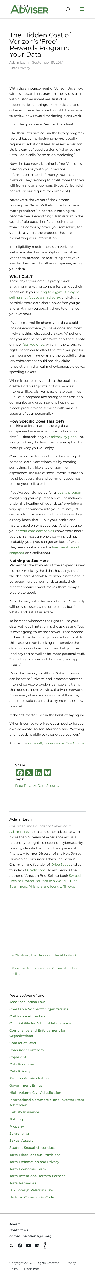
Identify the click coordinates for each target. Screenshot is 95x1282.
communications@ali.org (30, 1236)
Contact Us (18, 1230)
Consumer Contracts (26, 1050)
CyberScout (60, 864)
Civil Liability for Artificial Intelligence (40, 1023)
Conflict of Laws (22, 1043)
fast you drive (33, 344)
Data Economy (21, 1064)
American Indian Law (27, 1002)
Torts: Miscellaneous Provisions (34, 1155)
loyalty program (70, 492)
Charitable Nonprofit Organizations (38, 1009)
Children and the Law (27, 1016)
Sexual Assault (21, 1140)
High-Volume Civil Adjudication (35, 1093)
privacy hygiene (63, 437)
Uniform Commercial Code (31, 1197)
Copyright (17, 1057)
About (14, 1224)
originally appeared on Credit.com (56, 743)
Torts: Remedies (22, 1183)
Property (16, 1126)
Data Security (48, 786)
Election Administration (29, 1078)
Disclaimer (31, 1268)
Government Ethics (25, 1085)
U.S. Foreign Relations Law (31, 1190)
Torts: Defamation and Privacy (34, 1162)
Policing (16, 1119)
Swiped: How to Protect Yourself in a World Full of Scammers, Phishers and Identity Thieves (45, 881)
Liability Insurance (24, 1112)
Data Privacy (19, 68)
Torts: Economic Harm (27, 1169)
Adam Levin (19, 62)
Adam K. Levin (21, 832)
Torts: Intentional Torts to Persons (37, 1176)
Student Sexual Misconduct (32, 1148)
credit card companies (36, 531)
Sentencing (19, 1134)
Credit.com (36, 870)
